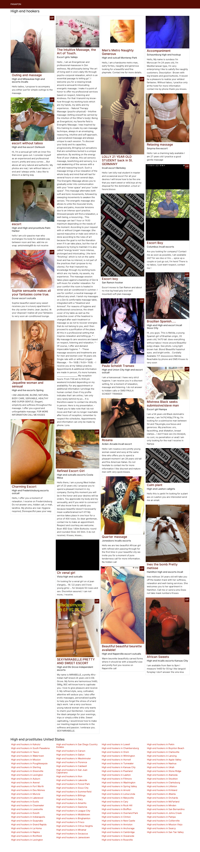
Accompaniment (159, 51)
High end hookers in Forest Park (73, 784)
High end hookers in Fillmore (117, 778)
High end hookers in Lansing (162, 755)
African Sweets (158, 657)
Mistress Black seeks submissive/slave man (163, 403)
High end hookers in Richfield (26, 836)
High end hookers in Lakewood (27, 797)
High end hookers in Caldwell (71, 766)
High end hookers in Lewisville (27, 809)
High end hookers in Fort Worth (27, 786)
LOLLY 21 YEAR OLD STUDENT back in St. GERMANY (117, 160)
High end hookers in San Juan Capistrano (71, 771)
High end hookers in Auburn (25, 778)
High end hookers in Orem (115, 752)
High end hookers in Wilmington (118, 755)
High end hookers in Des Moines (28, 790)
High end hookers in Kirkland (162, 790)
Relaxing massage (160, 144)
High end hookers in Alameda (162, 774)
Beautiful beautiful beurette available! (122, 648)
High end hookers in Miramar (71, 829)
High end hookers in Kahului (25, 744)
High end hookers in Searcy (161, 828)
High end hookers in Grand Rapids (29, 824)
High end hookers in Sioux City (72, 787)
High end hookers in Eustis (25, 801)
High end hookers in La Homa (26, 828)
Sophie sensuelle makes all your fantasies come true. (31, 292)
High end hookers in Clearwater (27, 805)
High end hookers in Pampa (161, 816)
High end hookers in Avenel (25, 782)
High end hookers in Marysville (118, 797)
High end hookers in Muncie (25, 794)
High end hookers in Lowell (116, 744)
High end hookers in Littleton (162, 786)
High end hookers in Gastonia (71, 806)
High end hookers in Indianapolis (28, 816)
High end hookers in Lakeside (71, 780)
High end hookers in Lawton (116, 774)
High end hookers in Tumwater (118, 763)
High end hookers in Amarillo (71, 803)
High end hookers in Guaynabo (27, 820)
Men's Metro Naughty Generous (118, 52)
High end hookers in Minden (161, 805)
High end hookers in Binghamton (73, 818)
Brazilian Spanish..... (161, 321)
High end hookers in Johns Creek (164, 813)
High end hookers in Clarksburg (163, 782)
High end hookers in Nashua (161, 763)
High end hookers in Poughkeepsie (29, 763)
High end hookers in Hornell (116, 759)
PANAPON (16, 4)
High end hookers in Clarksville (163, 752)
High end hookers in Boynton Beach (165, 748)
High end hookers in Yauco (25, 752)
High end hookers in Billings (71, 795)
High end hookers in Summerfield (73, 791)
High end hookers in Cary (115, 801)
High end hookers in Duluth (25, 813)
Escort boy (110, 279)
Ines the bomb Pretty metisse (162, 566)
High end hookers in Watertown (27, 755)
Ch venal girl (66, 573)
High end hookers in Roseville (117, 839)
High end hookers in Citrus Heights (74, 826)
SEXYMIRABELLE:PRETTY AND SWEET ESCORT (76, 661)
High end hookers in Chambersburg (120, 748)
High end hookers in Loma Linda (118, 794)
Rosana (107, 440)
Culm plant (154, 485)
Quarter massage (114, 537)
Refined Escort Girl (70, 471)
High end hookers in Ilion (69, 776)
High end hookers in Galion (70, 754)
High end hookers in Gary (69, 799)
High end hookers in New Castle (118, 820)
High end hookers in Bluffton (116, 809)
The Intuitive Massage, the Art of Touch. (76, 51)
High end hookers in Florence (71, 762)
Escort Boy (155, 243)
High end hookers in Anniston (117, 824)
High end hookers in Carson (70, 750)
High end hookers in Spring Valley (119, 786)
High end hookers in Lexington (27, 774)
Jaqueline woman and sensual (27, 384)
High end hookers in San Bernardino (166, 809)
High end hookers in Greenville (27, 771)
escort (16, 224)
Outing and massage (27, 75)
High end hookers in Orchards (162, 797)
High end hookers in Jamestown (73, 837)
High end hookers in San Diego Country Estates (77, 745)
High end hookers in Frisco (70, 822)
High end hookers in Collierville (163, 820)
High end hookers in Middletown (73, 814)
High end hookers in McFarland (163, 801)
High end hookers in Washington (118, 782)
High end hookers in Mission (26, 759)
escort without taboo (27, 143)
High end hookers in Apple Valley (164, 759)
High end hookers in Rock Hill (117, 805)
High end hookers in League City (73, 810)
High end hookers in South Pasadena (30, 748)
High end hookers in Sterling (26, 767)
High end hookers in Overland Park (120, 813)
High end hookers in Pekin (160, 744)
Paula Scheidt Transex (118, 366)
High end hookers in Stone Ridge (164, 771)
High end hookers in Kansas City (118, 767)
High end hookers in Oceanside (118, 836)
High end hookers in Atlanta (161, 794)
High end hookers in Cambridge (118, 832)
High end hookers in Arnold (116, 790)
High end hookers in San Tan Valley (165, 832)
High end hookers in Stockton (162, 778)
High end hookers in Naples (25, 832)
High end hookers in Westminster (73, 758)
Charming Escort (24, 486)
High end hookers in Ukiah (160, 767)
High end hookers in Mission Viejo (164, 824)
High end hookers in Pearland (117, 771)
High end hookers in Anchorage (118, 828)
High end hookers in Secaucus (72, 833)
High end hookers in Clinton (116, 816)
